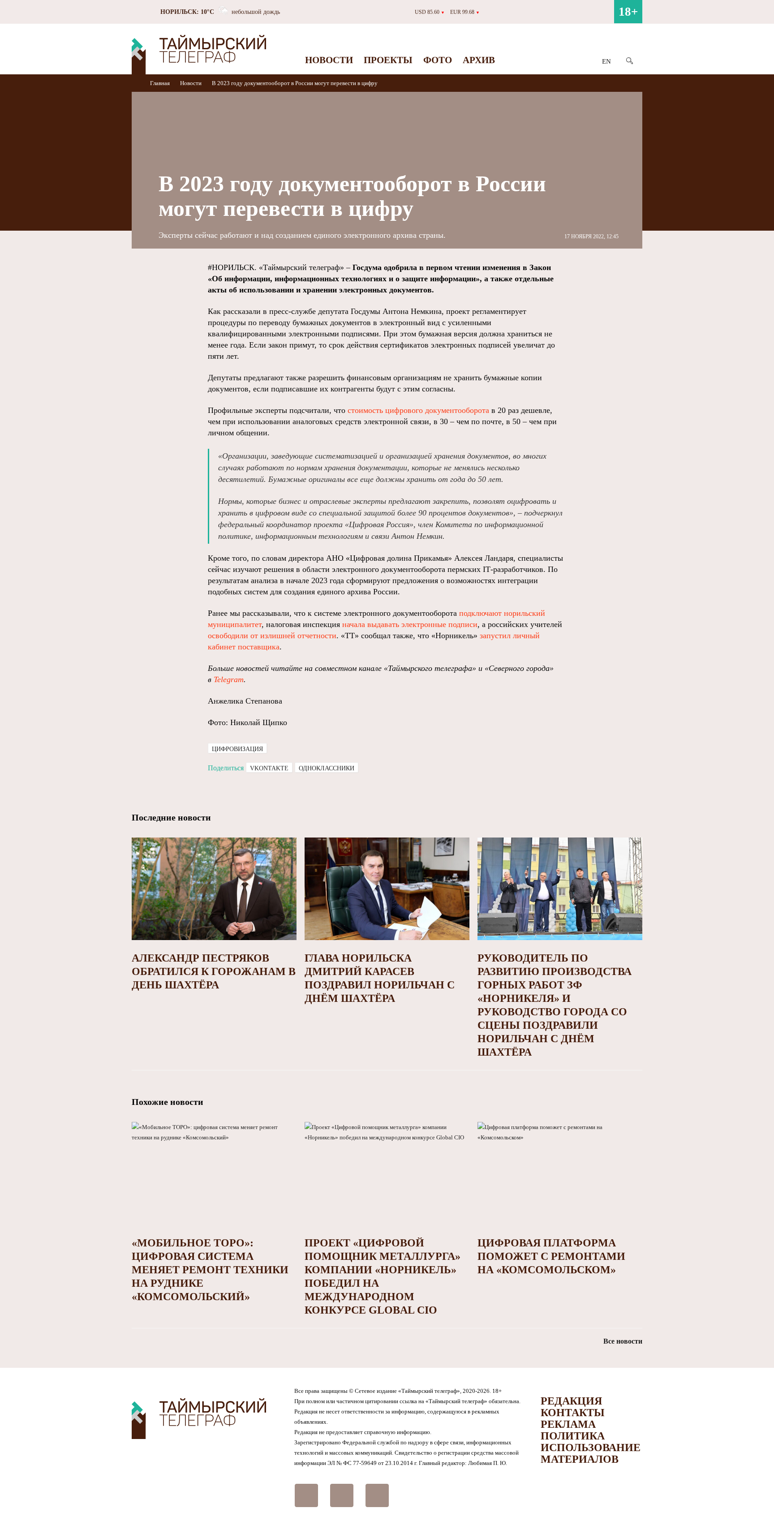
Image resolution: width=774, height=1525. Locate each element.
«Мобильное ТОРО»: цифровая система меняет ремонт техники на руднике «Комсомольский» (210, 1269)
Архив (479, 60)
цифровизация (237, 749)
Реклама (568, 1424)
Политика (573, 1436)
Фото (437, 60)
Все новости (622, 1341)
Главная (160, 83)
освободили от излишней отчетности (272, 635)
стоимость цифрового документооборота (418, 410)
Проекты (388, 60)
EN (606, 61)
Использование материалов (591, 1453)
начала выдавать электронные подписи (409, 624)
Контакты (573, 1412)
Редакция (571, 1401)
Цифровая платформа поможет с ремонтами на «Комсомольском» (551, 1256)
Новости (329, 60)
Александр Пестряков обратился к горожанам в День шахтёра (214, 971)
